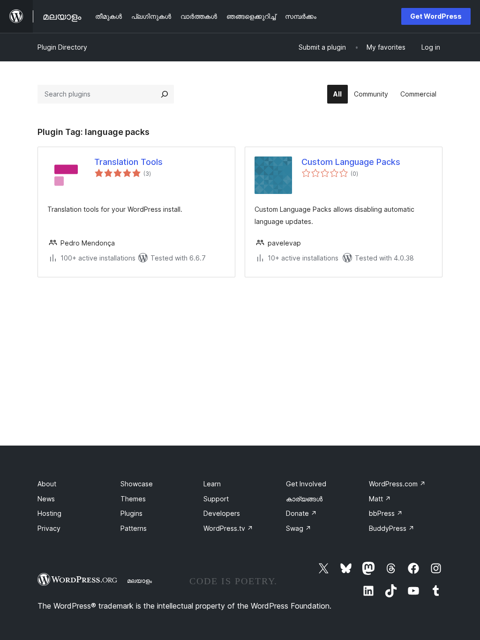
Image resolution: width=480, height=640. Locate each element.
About (47, 484)
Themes (133, 499)
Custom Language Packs (350, 162)
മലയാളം (139, 580)
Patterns (133, 528)
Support (216, 499)
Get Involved (306, 484)
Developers (221, 513)
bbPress (386, 513)
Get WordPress (436, 16)
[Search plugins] (164, 94)
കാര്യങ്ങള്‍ (304, 499)
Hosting (49, 513)
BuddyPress (391, 528)
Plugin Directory (62, 47)
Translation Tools (128, 162)
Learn (212, 484)
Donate (301, 513)
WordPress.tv (228, 528)
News (46, 499)
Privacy (49, 528)
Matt (380, 499)
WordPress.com (397, 484)
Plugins (131, 513)
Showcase (136, 484)
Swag (298, 528)
